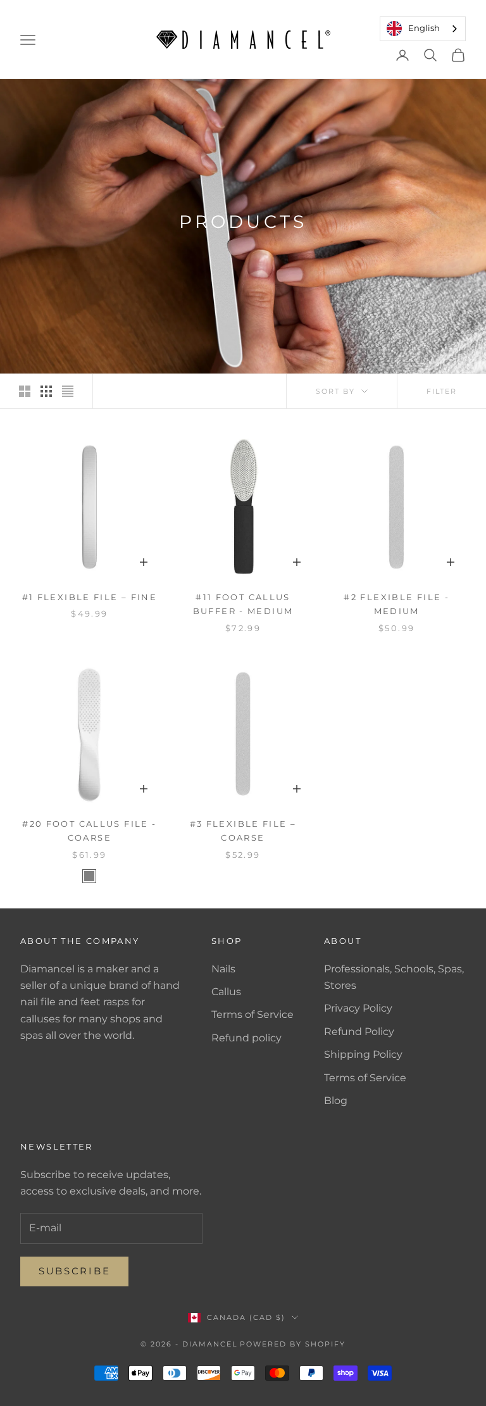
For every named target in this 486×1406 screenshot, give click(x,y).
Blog (335, 1101)
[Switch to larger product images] (24, 391)
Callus (226, 992)
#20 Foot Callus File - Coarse (89, 831)
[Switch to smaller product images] (46, 391)
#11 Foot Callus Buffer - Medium (243, 604)
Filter (442, 391)
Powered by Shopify (293, 1344)
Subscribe (74, 1271)
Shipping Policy (363, 1054)
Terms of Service (252, 1014)
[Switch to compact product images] (67, 391)
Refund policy (246, 1038)
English (424, 28)
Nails (223, 969)
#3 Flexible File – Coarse (243, 831)
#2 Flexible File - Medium (396, 604)
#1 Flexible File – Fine (90, 597)
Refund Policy (359, 1032)
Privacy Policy (358, 1008)
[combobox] (423, 28)
